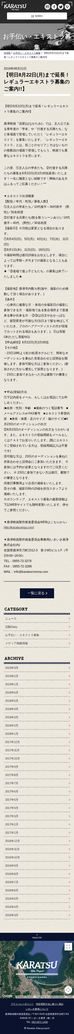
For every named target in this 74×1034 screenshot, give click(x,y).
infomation (67, 7)
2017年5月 (11, 799)
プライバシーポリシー (22, 1004)
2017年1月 (11, 832)
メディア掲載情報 (16, 643)
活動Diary (11, 626)
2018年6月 (11, 692)
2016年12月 (12, 840)
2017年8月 (11, 775)
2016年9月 (11, 865)
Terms (70, 997)
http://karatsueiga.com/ (19, 527)
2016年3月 (11, 915)
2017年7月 (11, 783)
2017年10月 (12, 758)
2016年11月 (12, 849)
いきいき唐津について (37, 1009)
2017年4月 (11, 808)
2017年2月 (11, 824)
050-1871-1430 (40, 1022)
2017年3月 (11, 816)
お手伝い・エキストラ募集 (22, 635)
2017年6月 (11, 791)
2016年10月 (12, 857)
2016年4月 (11, 906)
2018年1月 (11, 733)
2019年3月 (11, 667)
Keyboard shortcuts (25, 997)
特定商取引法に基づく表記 (49, 1004)
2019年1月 (11, 684)
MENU (39, 16)
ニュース (11, 618)
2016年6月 (11, 890)
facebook (54, 7)
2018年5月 (11, 700)
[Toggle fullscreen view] (68, 946)
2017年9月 (11, 766)
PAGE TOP (37, 937)
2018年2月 (11, 725)
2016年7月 (11, 882)
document (47, 7)
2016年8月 (11, 873)
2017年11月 (12, 750)
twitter (61, 7)
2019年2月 (11, 676)
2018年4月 (11, 709)
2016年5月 (11, 898)
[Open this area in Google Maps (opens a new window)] (7, 995)
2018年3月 (11, 717)
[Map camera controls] (68, 990)
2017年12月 (12, 742)
